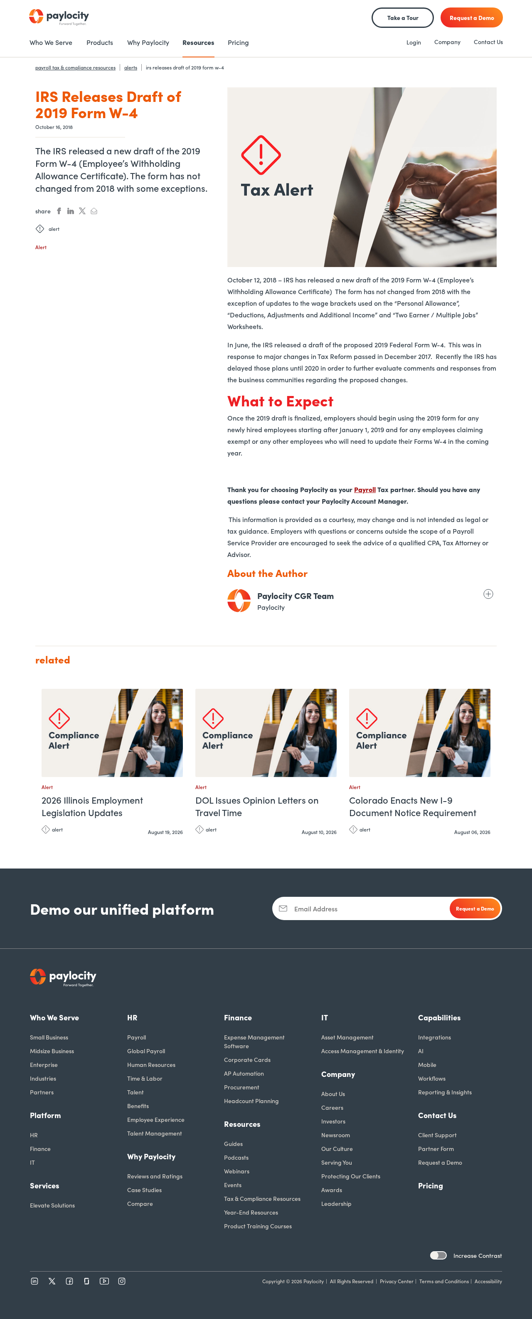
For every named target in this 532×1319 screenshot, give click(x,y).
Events (232, 1184)
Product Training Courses (258, 1226)
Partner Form (436, 1148)
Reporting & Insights (445, 1092)
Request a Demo (440, 1162)
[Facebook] (69, 1281)
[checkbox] (438, 1255)
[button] (175, 699)
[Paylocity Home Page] (59, 17)
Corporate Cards (247, 1059)
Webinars (236, 1171)
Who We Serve (54, 1017)
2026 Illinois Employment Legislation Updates (92, 806)
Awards (331, 1189)
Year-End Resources (251, 1212)
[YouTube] (104, 1281)
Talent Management (154, 1133)
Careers (332, 1107)
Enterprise (44, 1064)
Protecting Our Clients (350, 1176)
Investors (333, 1121)
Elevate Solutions (52, 1205)
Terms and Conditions (444, 1280)
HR (34, 1135)
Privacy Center (397, 1280)
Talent (135, 1092)
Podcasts (236, 1157)
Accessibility (488, 1280)
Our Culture (337, 1148)
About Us (333, 1093)
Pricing (430, 1185)
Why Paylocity (151, 1156)
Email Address (315, 908)
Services (44, 1185)
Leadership (336, 1203)
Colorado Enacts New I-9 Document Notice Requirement (412, 806)
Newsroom (335, 1135)
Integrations (434, 1037)
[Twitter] (52, 1281)
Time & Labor (145, 1078)
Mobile (427, 1064)
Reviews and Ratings (154, 1176)
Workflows (432, 1078)
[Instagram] (121, 1281)
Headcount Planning (251, 1100)
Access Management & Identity (362, 1051)
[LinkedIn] (34, 1281)
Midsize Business (52, 1051)
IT (32, 1162)
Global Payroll (146, 1051)
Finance (40, 1148)
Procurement (241, 1087)
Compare (140, 1203)
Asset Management (347, 1037)
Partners (42, 1092)
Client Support (437, 1135)
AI (421, 1051)
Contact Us (488, 41)
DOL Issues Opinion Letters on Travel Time (257, 806)
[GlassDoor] (86, 1281)
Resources (242, 1124)
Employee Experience (156, 1119)
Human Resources (151, 1064)
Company (447, 41)
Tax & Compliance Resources (262, 1198)
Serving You (336, 1162)
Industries (43, 1078)
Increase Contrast (477, 1255)
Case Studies (144, 1189)
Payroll (365, 489)
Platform (45, 1115)
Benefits (138, 1105)
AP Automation (244, 1073)
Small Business (49, 1037)
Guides (233, 1143)
